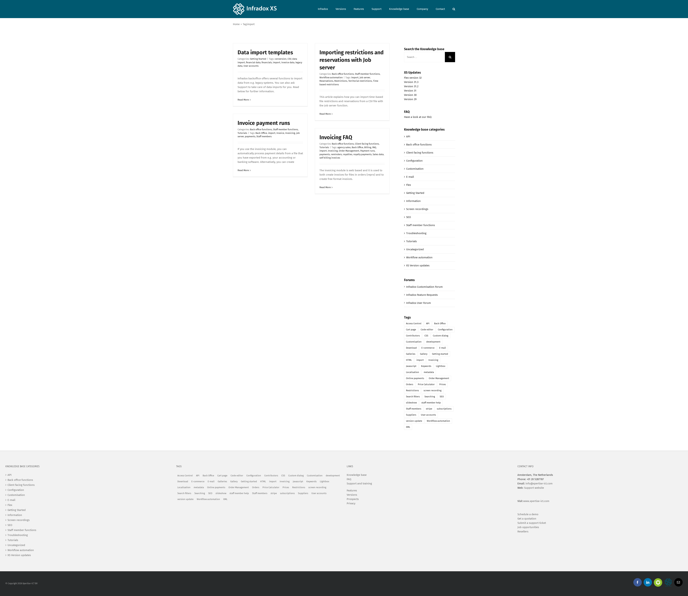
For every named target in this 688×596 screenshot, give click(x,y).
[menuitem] (327, 8)
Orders (409, 384)
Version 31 (410, 90)
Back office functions (343, 74)
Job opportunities (528, 527)
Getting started (440, 354)
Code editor (427, 329)
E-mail (410, 176)
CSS (426, 335)
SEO (408, 217)
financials (267, 62)
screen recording (432, 390)
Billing (367, 147)
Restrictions (340, 81)
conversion (280, 59)
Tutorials (242, 133)
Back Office (261, 133)
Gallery (423, 354)
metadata (429, 372)
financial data (253, 62)
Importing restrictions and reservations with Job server (351, 60)
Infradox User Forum (418, 303)
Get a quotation (526, 518)
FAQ (374, 147)
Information (413, 201)
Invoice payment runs (264, 123)
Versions (352, 494)
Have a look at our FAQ (417, 117)
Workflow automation (331, 77)
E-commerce (427, 347)
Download (411, 347)
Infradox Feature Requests (422, 294)
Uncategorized (415, 249)
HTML (409, 360)
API (408, 136)
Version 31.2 (411, 86)
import (276, 62)
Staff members (264, 136)
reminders (336, 154)
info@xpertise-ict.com (539, 483)
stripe (429, 408)
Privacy (351, 503)
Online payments (415, 378)
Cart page (411, 329)
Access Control (413, 323)
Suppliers (411, 414)
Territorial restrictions (360, 81)
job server (365, 77)
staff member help (431, 402)
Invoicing (290, 133)
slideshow (411, 402)
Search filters (413, 396)
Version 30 (410, 95)
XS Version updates (417, 265)
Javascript (411, 366)
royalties (347, 154)
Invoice (280, 133)
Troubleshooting (416, 233)
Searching (429, 396)
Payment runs (367, 150)
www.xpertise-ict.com (536, 501)
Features (352, 490)
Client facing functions (367, 143)
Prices (442, 384)
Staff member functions (367, 74)
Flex (408, 184)
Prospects (353, 499)
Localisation (412, 372)
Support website (534, 487)
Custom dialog (440, 335)
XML (408, 427)
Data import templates (265, 52)
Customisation (415, 168)
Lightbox (440, 366)
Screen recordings (417, 209)
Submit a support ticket (531, 523)
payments (250, 136)
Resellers (522, 531)
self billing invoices (329, 157)
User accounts (251, 65)
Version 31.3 (411, 82)
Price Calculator (426, 384)
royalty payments (362, 154)
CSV (289, 59)
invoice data (287, 62)
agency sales (344, 147)
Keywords (426, 366)
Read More (243, 99)
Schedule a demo (527, 514)
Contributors (413, 335)
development (433, 341)
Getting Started (258, 59)
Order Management (349, 150)
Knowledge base (357, 475)
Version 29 (410, 99)
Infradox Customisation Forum (424, 286)
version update (414, 421)
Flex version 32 (413, 77)
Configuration (414, 160)
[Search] (454, 8)
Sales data (378, 154)
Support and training (359, 483)
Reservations (326, 81)
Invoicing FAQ (335, 137)
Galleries (410, 354)
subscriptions (444, 408)
